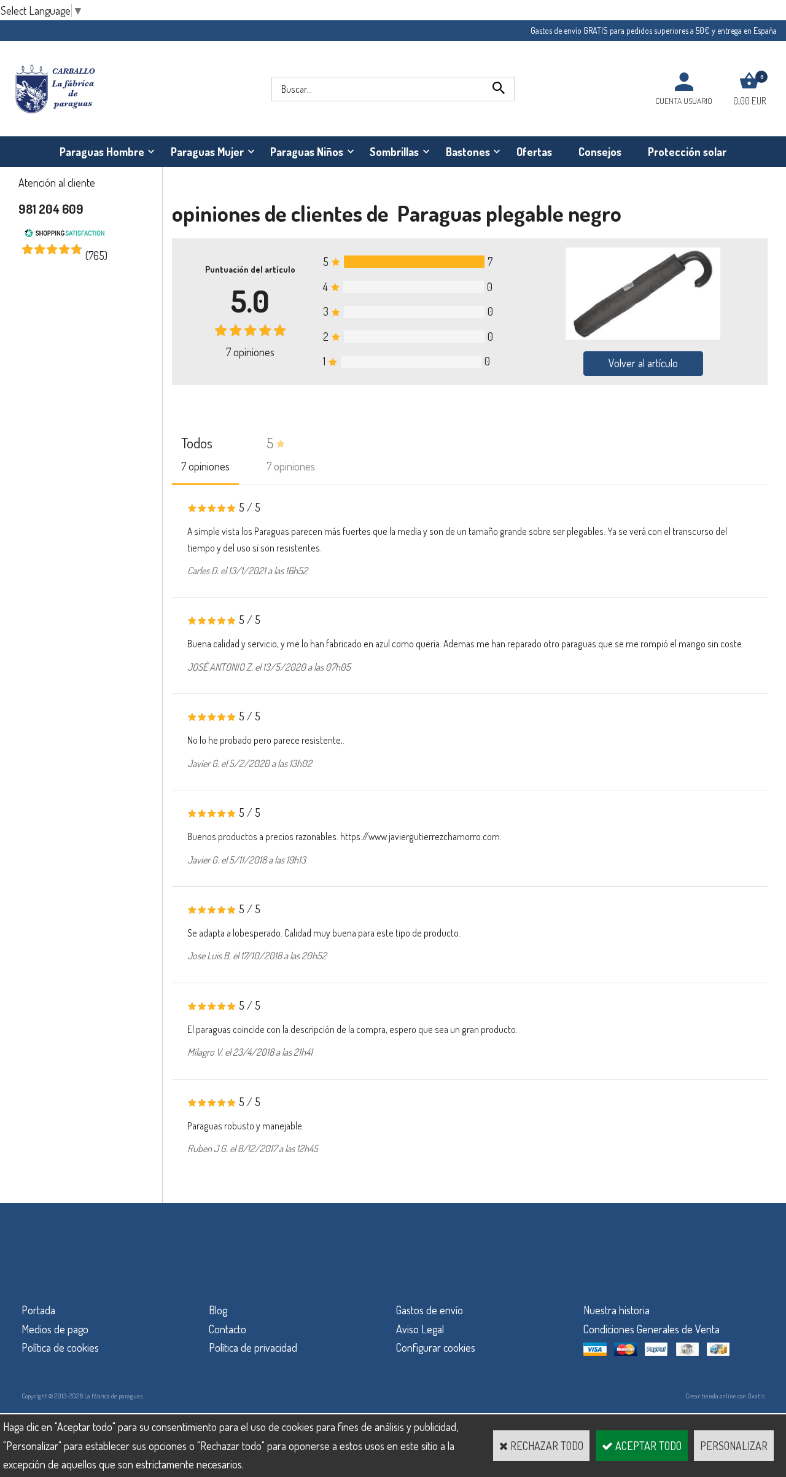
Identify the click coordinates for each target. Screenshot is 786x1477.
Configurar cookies (435, 1347)
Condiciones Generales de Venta (651, 1329)
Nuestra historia (616, 1310)
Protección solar (687, 151)
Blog (218, 1310)
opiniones (250, 352)
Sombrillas (394, 151)
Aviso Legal (420, 1329)
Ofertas (534, 151)
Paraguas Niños (306, 151)
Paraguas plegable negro (509, 213)
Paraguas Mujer (207, 151)
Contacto (227, 1329)
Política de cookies (60, 1347)
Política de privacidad (253, 1347)
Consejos (599, 151)
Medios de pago (54, 1329)
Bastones (468, 151)
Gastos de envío (429, 1310)
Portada (38, 1310)
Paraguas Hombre (102, 151)
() (96, 255)
